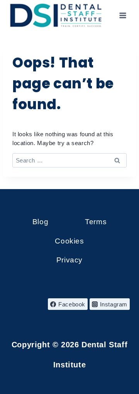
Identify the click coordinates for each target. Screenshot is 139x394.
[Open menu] (122, 15)
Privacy (69, 260)
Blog (40, 222)
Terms (96, 222)
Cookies (69, 241)
